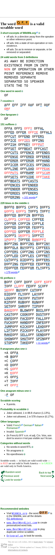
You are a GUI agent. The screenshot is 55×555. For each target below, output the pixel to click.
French (17, 425)
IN (36, 65)
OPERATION (27, 69)
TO (26, 85)
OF (14, 69)
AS (6, 61)
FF (7, 105)
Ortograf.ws (15, 535)
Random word (13, 472)
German (28, 425)
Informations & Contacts (18, 550)
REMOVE (42, 73)
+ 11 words (42, 343)
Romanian (12, 428)
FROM (28, 65)
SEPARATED (13, 81)
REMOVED (11, 77)
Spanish (19, 431)
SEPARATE (28, 77)
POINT (9, 73)
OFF (8, 128)
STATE (9, 85)
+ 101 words (28, 197)
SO (26, 81)
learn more (38, 542)
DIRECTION (35, 61)
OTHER (49, 69)
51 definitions (14, 519)
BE (22, 61)
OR (40, 69)
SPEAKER (37, 81)
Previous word (11, 476)
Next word (46, 476)
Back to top (45, 472)
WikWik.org (29, 33)
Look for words (12, 480)
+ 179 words (11, 272)
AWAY (14, 61)
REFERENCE (25, 73)
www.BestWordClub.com (22, 529)
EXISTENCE (13, 65)
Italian (38, 425)
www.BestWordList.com (22, 522)
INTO (44, 65)
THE (19, 85)
